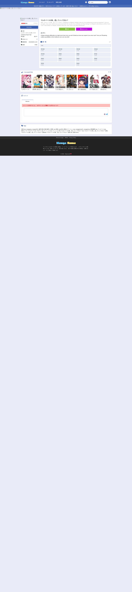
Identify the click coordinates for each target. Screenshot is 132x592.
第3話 (95, 58)
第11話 (96, 49)
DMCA (66, 137)
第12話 (78, 49)
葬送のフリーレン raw (69, 129)
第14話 (42, 49)
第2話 (42, 63)
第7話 (95, 53)
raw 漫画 (56, 129)
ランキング (50, 2)
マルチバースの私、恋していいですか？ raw (72, 130)
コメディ (23, 32)
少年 (31, 32)
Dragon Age (28, 34)
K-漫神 (51, 129)
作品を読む (29, 27)
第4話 (78, 58)
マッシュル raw (48, 130)
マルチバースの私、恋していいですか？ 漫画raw (33, 132)
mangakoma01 (79, 129)
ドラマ (34, 32)
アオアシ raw (40, 130)
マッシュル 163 (56, 130)
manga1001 (35, 129)
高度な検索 (59, 2)
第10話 (42, 53)
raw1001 (61, 129)
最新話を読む (84, 29)
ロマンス (28, 32)
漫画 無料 (46, 129)
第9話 (60, 53)
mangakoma (87, 129)
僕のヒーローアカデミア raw (28, 130)
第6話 (42, 58)
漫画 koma (75, 132)
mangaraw (29, 129)
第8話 (78, 53)
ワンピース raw (102, 129)
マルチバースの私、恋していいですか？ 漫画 (96, 130)
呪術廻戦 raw (94, 129)
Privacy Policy (72, 137)
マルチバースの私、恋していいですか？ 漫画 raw (59, 132)
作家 (67, 29)
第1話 (78, 63)
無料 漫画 (41, 129)
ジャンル (41, 2)
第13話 (60, 49)
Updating (23, 34)
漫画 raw (23, 129)
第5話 (60, 58)
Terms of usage (59, 137)
